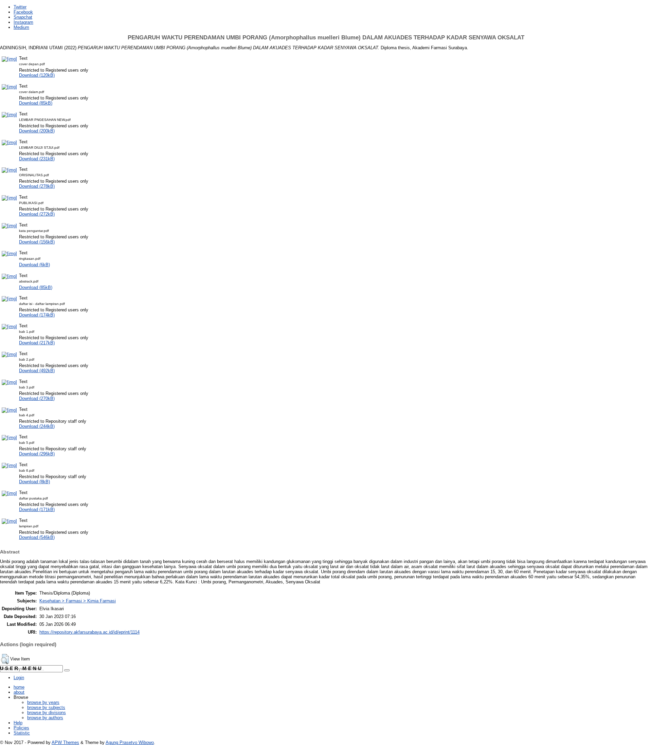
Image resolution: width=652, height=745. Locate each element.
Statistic (22, 732)
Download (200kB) (37, 130)
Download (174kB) (37, 314)
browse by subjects (46, 707)
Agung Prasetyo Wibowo (130, 742)
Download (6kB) (34, 264)
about (19, 692)
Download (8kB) (34, 481)
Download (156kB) (37, 241)
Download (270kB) (37, 398)
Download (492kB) (37, 370)
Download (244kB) (37, 426)
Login (19, 677)
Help (18, 722)
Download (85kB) (35, 103)
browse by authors (45, 717)
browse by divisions (46, 712)
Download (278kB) (37, 186)
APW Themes (65, 742)
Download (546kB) (37, 537)
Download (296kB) (37, 453)
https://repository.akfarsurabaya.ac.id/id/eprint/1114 (89, 632)
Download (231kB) (37, 158)
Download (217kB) (37, 342)
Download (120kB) (37, 75)
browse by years (43, 702)
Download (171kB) (37, 509)
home (19, 687)
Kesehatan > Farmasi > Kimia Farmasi (77, 600)
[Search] (67, 670)
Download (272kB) (37, 214)
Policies (21, 727)
